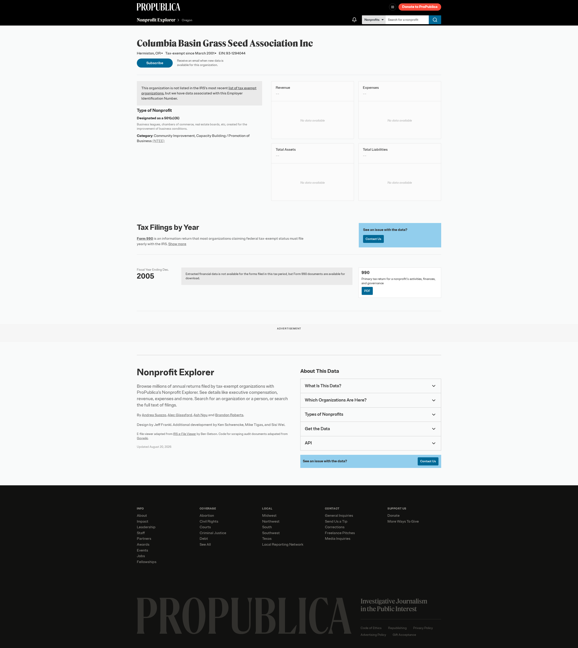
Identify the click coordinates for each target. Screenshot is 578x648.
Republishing (397, 628)
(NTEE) (158, 141)
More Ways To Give (403, 521)
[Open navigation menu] (392, 7)
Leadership (146, 527)
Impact (142, 521)
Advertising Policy (373, 635)
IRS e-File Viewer (184, 434)
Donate (393, 515)
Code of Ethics (371, 628)
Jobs (141, 556)
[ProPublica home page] (244, 615)
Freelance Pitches (340, 533)
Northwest (271, 521)
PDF (367, 291)
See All (205, 544)
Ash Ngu (200, 415)
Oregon (187, 20)
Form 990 (145, 238)
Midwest (269, 515)
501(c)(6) (171, 118)
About (142, 515)
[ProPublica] (158, 7)
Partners (144, 538)
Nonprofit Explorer (156, 20)
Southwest (271, 533)
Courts (205, 527)
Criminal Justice (213, 533)
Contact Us (373, 239)
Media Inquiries (337, 538)
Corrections (335, 527)
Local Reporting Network (282, 544)
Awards (143, 544)
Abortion (207, 515)
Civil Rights (209, 521)
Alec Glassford (180, 415)
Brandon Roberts (229, 415)
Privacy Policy (423, 628)
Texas (267, 538)
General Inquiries (339, 515)
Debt (204, 538)
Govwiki (142, 438)
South (267, 527)
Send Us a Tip (336, 521)
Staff (141, 533)
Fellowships (146, 562)
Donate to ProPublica (420, 7)
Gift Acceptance (404, 635)
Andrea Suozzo (154, 415)
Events (142, 550)
